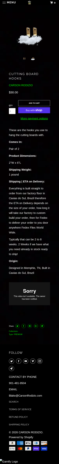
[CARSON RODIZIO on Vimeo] (33, 361)
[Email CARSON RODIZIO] (12, 368)
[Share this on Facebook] (23, 326)
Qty (11, 106)
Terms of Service (20, 409)
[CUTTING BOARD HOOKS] (29, 32)
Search (14, 402)
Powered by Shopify (21, 437)
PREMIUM (18, 334)
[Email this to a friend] (41, 326)
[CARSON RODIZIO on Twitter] (12, 361)
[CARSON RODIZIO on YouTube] (26, 361)
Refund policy (18, 417)
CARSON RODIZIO (21, 85)
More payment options (34, 118)
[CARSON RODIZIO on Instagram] (40, 361)
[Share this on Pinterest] (29, 326)
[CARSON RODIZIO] (29, 2)
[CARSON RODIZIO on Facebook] (19, 361)
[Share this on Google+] (35, 326)
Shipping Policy (19, 424)
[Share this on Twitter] (17, 326)
